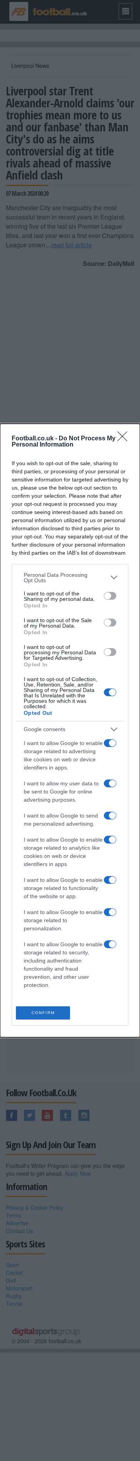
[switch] (110, 596)
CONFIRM (43, 1013)
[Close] (124, 438)
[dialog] (70, 731)
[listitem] (70, 577)
